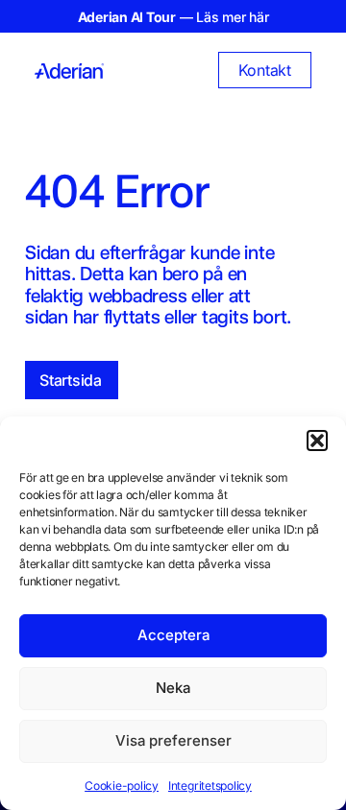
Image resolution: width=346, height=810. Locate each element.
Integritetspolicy (210, 785)
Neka (173, 688)
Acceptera (173, 635)
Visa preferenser (173, 740)
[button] (317, 440)
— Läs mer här (173, 17)
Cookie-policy (122, 785)
